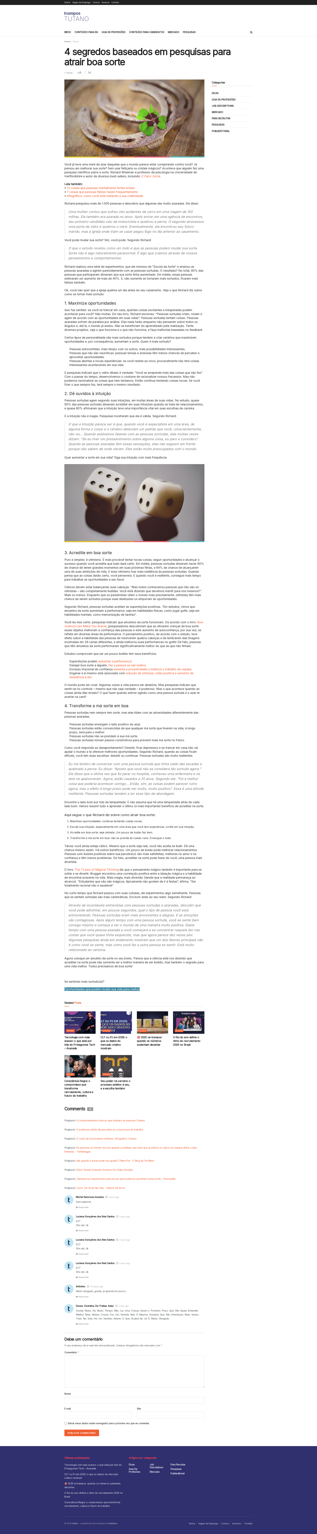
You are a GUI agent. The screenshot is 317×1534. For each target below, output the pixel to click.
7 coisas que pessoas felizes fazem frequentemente (102, 192)
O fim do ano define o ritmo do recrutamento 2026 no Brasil (186, 1041)
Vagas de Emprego (81, 2)
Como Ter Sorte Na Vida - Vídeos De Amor (100, 1187)
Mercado (173, 32)
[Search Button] (251, 32)
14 (89, 72)
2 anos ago (113, 1197)
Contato (115, 2)
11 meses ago (96, 1286)
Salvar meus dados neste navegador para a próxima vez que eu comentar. (108, 1423)
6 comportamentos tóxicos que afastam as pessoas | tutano (110, 1120)
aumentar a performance (115, 661)
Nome (67, 1393)
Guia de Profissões (113, 32)
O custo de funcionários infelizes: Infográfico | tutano (106, 1138)
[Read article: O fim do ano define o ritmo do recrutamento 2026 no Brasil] (188, 1022)
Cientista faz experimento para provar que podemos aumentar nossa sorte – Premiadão (126, 1178)
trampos (113, 1523)
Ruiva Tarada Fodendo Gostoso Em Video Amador (104, 1169)
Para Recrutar (221, 118)
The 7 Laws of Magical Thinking (96, 869)
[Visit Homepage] (77, 16)
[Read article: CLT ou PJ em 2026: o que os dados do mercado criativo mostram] (116, 1022)
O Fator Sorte (150, 176)
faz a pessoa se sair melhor (127, 665)
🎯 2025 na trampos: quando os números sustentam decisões (149, 1041)
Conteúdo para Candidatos (146, 32)
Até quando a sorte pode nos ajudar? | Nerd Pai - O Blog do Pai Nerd (115, 1160)
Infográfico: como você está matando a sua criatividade (105, 196)
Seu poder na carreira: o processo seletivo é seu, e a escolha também (115, 1084)
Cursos (96, 2)
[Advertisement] (192, 16)
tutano (75, 1523)
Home (67, 41)
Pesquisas (189, 32)
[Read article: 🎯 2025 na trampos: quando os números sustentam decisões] (152, 1022)
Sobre (67, 2)
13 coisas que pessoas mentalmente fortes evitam (101, 188)
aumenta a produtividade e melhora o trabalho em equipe (152, 669)
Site (139, 1408)
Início (67, 32)
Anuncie (105, 2)
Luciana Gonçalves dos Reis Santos (95, 1216)
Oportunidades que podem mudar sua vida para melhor (102, 989)
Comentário (71, 1352)
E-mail (67, 1408)
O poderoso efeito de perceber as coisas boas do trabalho (109, 1129)
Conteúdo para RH (86, 32)
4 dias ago (124, 1306)
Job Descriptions (223, 105)
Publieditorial (221, 131)
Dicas (75, 41)
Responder (84, 1207)
